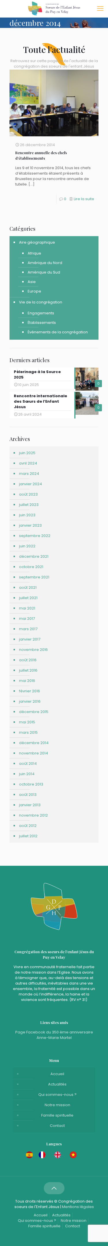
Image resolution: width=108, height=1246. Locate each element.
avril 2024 (28, 463)
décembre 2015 (33, 711)
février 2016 (29, 691)
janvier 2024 (30, 484)
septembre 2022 (34, 535)
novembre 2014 (33, 753)
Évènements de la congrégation (58, 332)
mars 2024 (29, 473)
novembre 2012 (33, 815)
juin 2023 (27, 515)
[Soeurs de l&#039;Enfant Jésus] (54, 8)
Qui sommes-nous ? (57, 1094)
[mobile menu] (100, 9)
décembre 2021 (33, 556)
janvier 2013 (30, 805)
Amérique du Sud (44, 272)
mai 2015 (27, 722)
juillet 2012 (28, 836)
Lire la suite (84, 199)
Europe (34, 291)
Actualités (57, 1084)
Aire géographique (37, 242)
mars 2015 (28, 732)
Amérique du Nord (45, 262)
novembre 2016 (33, 649)
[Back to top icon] (54, 1188)
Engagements (41, 313)
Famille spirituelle (57, 1115)
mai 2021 (27, 608)
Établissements (42, 322)
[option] (43, 1154)
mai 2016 (27, 680)
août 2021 (28, 587)
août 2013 (28, 794)
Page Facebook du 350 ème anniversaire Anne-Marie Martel (54, 1034)
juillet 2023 (29, 504)
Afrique (34, 253)
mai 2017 (27, 618)
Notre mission (57, 1105)
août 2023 (28, 494)
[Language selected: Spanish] (54, 1155)
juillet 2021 (28, 598)
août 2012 (28, 825)
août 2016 (28, 660)
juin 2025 (27, 453)
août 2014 (28, 763)
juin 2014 (27, 774)
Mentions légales (78, 1206)
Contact (57, 1125)
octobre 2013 (31, 784)
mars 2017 (28, 629)
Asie (32, 281)
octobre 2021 (31, 567)
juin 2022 (27, 546)
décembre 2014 (34, 743)
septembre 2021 (34, 577)
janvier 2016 (30, 701)
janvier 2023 (30, 525)
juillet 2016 (28, 670)
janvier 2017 (29, 639)
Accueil (57, 1074)
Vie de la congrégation (40, 302)
